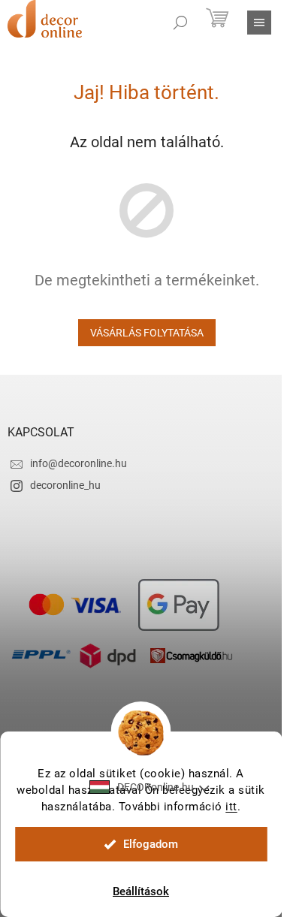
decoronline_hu (65, 485)
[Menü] (259, 23)
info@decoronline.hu (78, 463)
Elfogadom (150, 844)
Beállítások (141, 891)
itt (231, 806)
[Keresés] (180, 23)
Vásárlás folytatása (147, 333)
